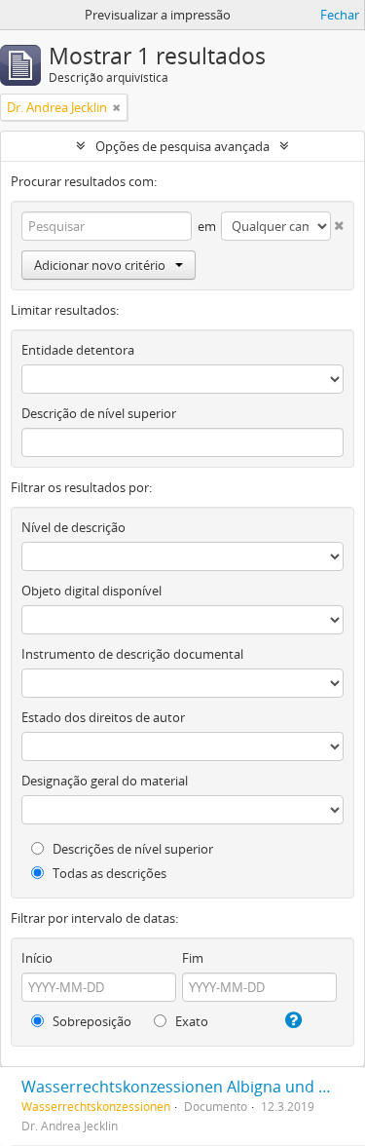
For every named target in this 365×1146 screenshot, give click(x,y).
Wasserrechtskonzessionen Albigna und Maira (190, 1086)
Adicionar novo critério (99, 265)
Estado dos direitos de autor (103, 717)
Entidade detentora (77, 350)
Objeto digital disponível (91, 590)
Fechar (339, 14)
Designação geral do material (104, 780)
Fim (192, 958)
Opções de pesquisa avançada (182, 146)
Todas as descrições (108, 873)
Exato (190, 1021)
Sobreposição (90, 1021)
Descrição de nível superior (98, 413)
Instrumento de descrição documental (132, 654)
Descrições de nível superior (131, 849)
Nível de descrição (73, 527)
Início (37, 958)
